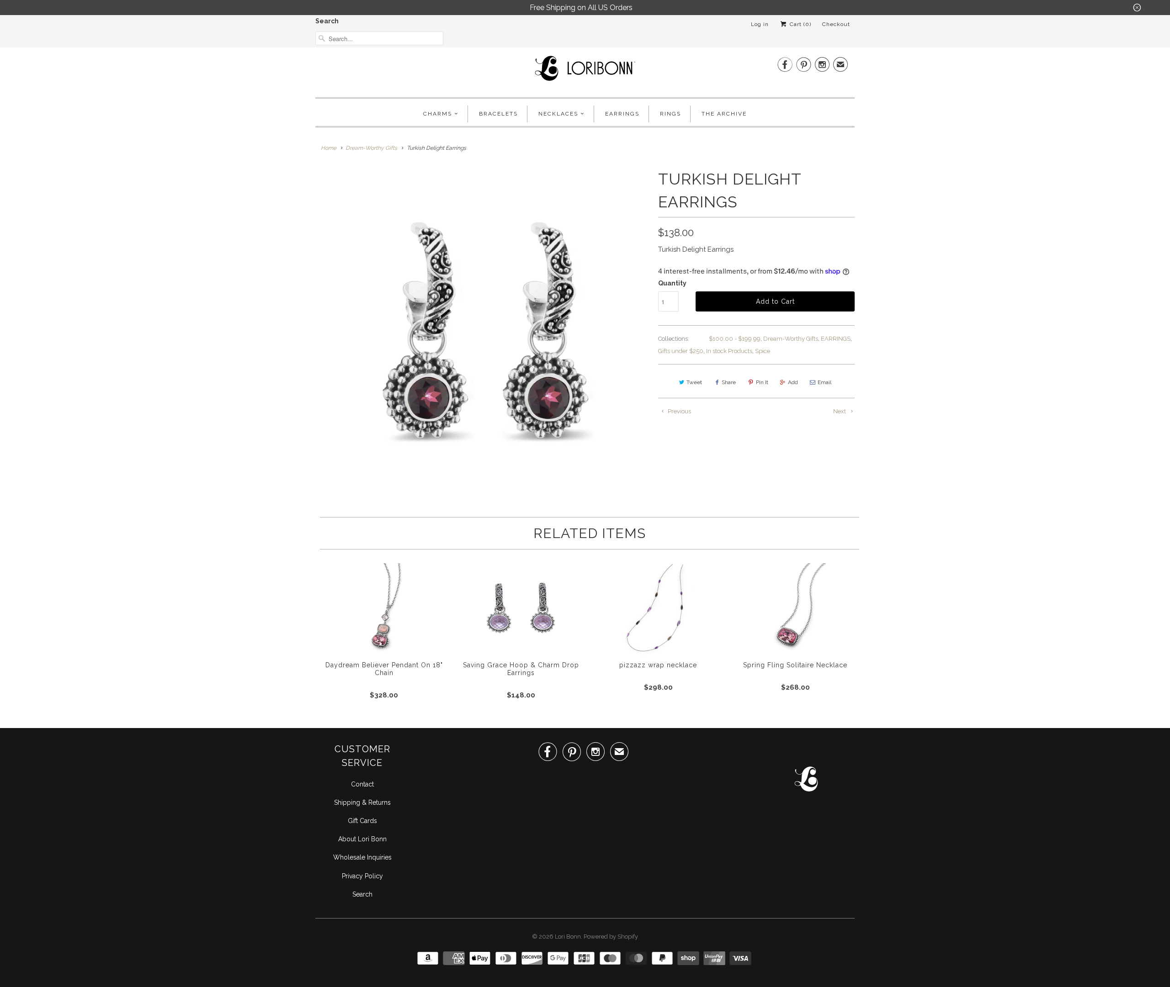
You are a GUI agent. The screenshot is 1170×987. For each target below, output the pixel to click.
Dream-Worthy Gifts (790, 338)
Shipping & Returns (362, 802)
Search (327, 21)
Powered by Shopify (611, 936)
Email (824, 382)
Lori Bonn (568, 936)
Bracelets (498, 114)
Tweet (694, 382)
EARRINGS (836, 338)
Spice (762, 351)
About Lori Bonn (362, 839)
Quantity (672, 283)
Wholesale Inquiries (362, 857)
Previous (678, 411)
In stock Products (729, 351)
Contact (362, 784)
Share (729, 382)
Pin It (762, 382)
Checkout (836, 24)
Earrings (622, 114)
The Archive (724, 114)
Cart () (799, 24)
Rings (670, 114)
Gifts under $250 (680, 351)
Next (840, 411)
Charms (437, 114)
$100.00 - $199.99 (734, 338)
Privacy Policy (362, 876)
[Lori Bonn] (585, 71)
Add (793, 382)
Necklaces (558, 114)
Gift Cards (362, 820)
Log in (760, 24)
